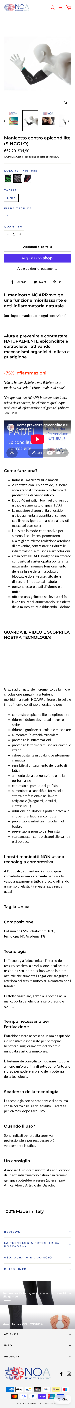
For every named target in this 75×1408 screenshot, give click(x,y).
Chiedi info (15, 1269)
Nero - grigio (18, 178)
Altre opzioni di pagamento (37, 268)
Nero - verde (8, 178)
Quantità (13, 226)
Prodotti (12, 1356)
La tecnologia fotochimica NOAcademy (32, 1244)
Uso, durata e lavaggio (28, 1257)
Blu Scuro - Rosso (27, 178)
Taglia (10, 190)
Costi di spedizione (26, 156)
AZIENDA (11, 1334)
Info (8, 1345)
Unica (11, 198)
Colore (20, 170)
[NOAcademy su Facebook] (61, 1373)
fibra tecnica (18, 208)
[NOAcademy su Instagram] (69, 1373)
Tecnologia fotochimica (25, 960)
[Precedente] (6, 120)
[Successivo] (68, 120)
